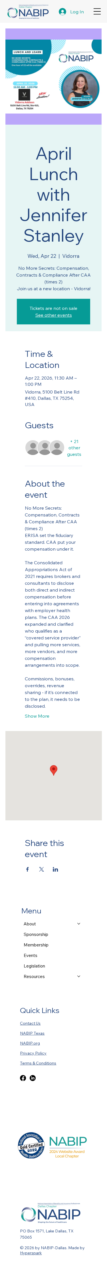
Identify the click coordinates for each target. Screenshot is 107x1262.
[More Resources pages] (78, 976)
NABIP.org (30, 1043)
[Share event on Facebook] (27, 869)
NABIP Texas (32, 1033)
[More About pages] (78, 923)
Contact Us (30, 1023)
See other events (53, 315)
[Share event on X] (41, 869)
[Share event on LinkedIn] (55, 869)
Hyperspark (31, 1252)
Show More (37, 716)
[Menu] (97, 11)
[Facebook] (23, 1078)
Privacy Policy (33, 1053)
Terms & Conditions (38, 1063)
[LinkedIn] (33, 1078)
